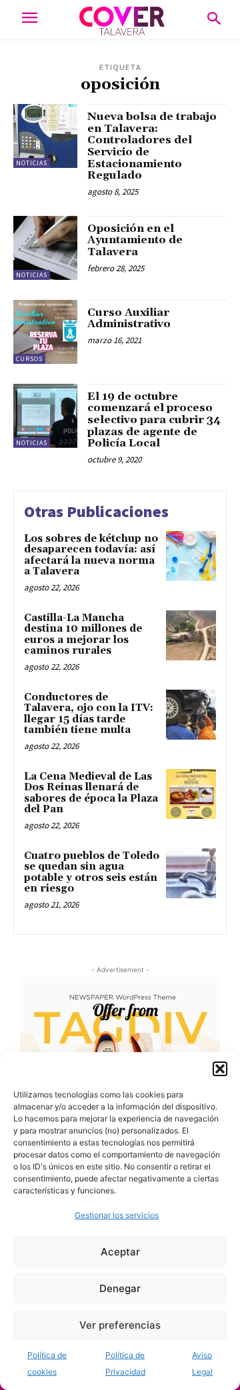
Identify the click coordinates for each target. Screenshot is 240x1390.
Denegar (120, 1288)
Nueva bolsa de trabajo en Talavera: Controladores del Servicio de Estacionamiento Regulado (152, 146)
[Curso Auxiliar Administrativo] (45, 332)
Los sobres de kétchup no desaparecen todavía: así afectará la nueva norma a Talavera (91, 555)
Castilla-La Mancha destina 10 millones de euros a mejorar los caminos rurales (83, 635)
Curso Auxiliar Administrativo (129, 318)
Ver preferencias (120, 1325)
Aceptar (120, 1251)
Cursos (29, 358)
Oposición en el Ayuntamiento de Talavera (135, 240)
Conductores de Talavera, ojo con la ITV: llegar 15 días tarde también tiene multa (88, 714)
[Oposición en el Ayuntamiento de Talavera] (45, 248)
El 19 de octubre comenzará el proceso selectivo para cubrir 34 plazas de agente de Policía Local (154, 420)
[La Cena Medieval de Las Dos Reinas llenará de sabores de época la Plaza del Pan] (191, 794)
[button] (220, 1068)
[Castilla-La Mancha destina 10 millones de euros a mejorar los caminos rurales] (191, 635)
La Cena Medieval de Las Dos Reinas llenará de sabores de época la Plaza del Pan (91, 793)
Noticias (31, 163)
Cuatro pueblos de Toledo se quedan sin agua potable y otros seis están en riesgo (91, 873)
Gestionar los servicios (117, 1215)
